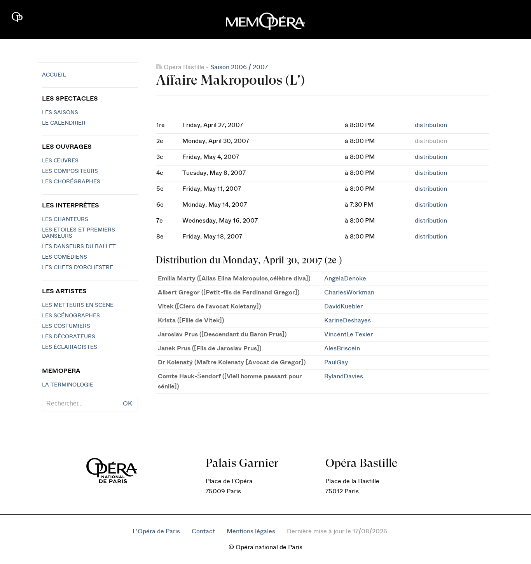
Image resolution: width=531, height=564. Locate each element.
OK (127, 403)
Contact (203, 531)
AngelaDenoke (345, 278)
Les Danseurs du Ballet (79, 246)
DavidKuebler (343, 306)
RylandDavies (343, 376)
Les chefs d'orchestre (77, 267)
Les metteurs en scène (78, 305)
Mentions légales (251, 531)
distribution (431, 125)
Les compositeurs (70, 171)
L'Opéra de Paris (156, 531)
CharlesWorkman (349, 292)
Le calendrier (64, 123)
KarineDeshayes (347, 320)
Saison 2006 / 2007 (239, 67)
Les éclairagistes (69, 347)
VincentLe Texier (348, 334)
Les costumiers (66, 326)
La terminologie (67, 385)
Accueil (54, 75)
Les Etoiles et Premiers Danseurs (78, 233)
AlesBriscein (342, 348)
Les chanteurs (65, 219)
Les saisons (60, 112)
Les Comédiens (64, 257)
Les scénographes (71, 316)
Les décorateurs (68, 336)
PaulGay (336, 362)
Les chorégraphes (71, 182)
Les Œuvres (60, 161)
